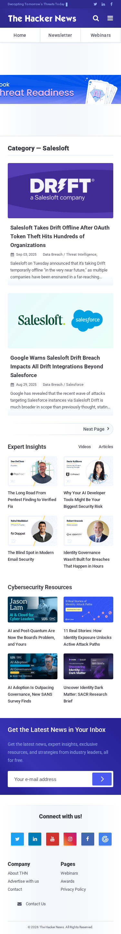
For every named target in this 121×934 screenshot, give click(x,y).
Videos (84, 446)
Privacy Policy (73, 889)
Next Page (96, 429)
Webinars (101, 35)
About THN (18, 873)
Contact (15, 889)
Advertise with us (23, 881)
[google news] (104, 839)
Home (20, 35)
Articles (106, 446)
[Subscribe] (102, 779)
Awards (68, 881)
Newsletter (60, 35)
